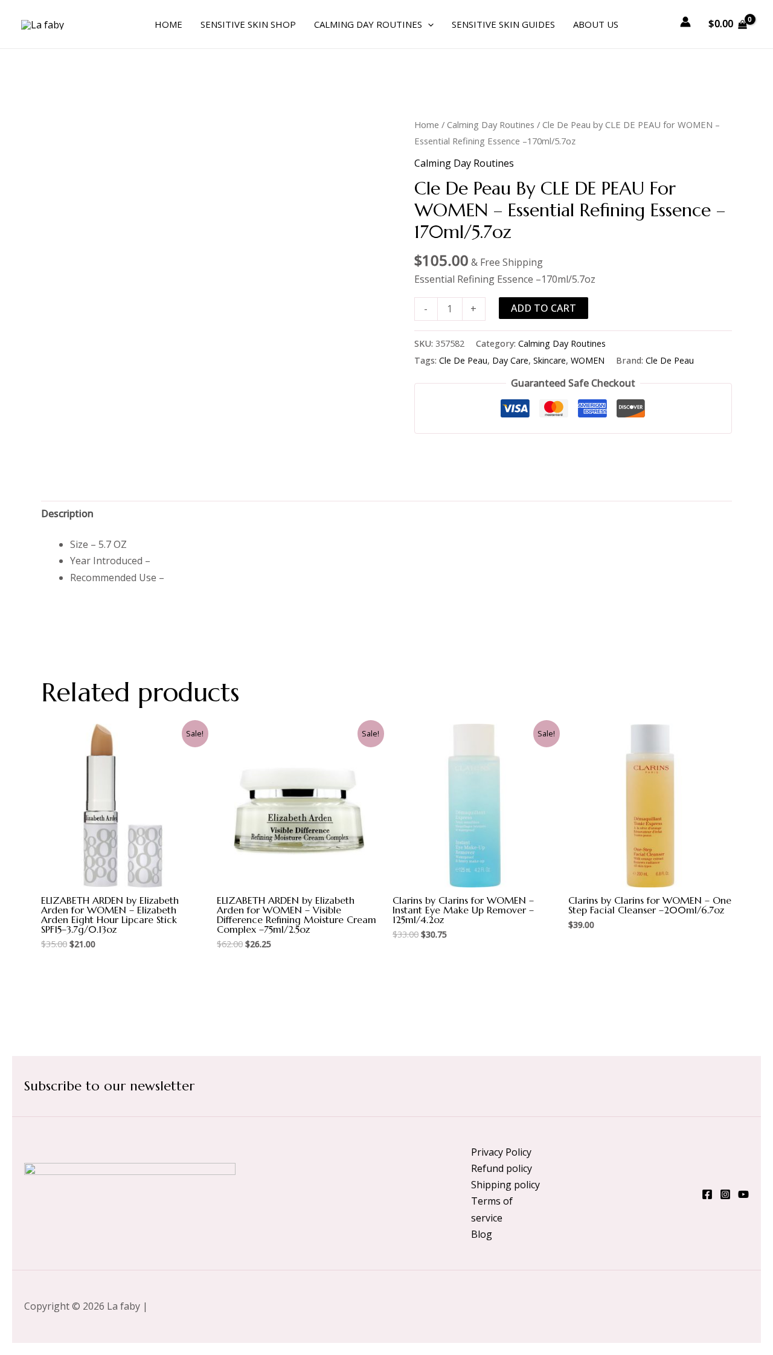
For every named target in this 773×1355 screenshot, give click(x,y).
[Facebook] (707, 1194)
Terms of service (492, 1209)
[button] (428, 24)
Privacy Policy (501, 1152)
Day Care (510, 360)
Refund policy (501, 1168)
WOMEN (588, 360)
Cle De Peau (463, 360)
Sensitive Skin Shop (248, 24)
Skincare (549, 360)
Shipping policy (505, 1184)
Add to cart (543, 308)
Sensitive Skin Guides (503, 24)
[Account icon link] (685, 21)
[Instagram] (725, 1194)
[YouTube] (743, 1194)
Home (168, 24)
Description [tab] (67, 513)
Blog (481, 1234)
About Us (595, 24)
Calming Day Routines (368, 24)
